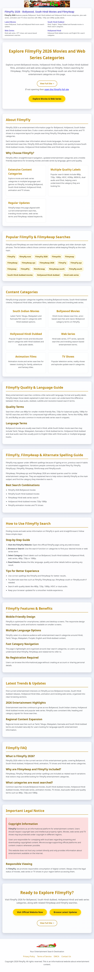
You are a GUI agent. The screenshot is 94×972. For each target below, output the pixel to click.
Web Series (9, 31)
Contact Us (66, 956)
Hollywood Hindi (54, 31)
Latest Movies (10, 22)
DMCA (56, 956)
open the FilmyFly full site (56, 89)
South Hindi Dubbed (56, 22)
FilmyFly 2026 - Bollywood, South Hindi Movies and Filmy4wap (39, 11)
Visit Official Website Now (30, 912)
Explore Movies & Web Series (47, 98)
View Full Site (47, 83)
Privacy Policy (29, 956)
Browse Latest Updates (65, 912)
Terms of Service (44, 956)
